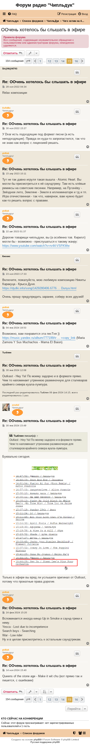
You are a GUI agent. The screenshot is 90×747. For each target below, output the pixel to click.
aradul (15, 405)
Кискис (6, 256)
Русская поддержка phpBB (45, 742)
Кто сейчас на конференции (22, 718)
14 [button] (62, 61)
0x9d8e (6, 108)
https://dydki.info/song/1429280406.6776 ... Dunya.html (39, 288)
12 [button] (49, 61)
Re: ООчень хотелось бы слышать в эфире (44, 82)
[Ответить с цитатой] (77, 72)
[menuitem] (12, 14)
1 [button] (40, 61)
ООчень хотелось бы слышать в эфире (43, 29)
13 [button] (56, 61)
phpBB (37, 739)
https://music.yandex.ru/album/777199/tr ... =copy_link (38, 338)
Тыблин (6, 352)
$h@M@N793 (9, 68)
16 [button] (76, 61)
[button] (28, 61)
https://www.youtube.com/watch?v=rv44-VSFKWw (35, 245)
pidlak (5, 153)
